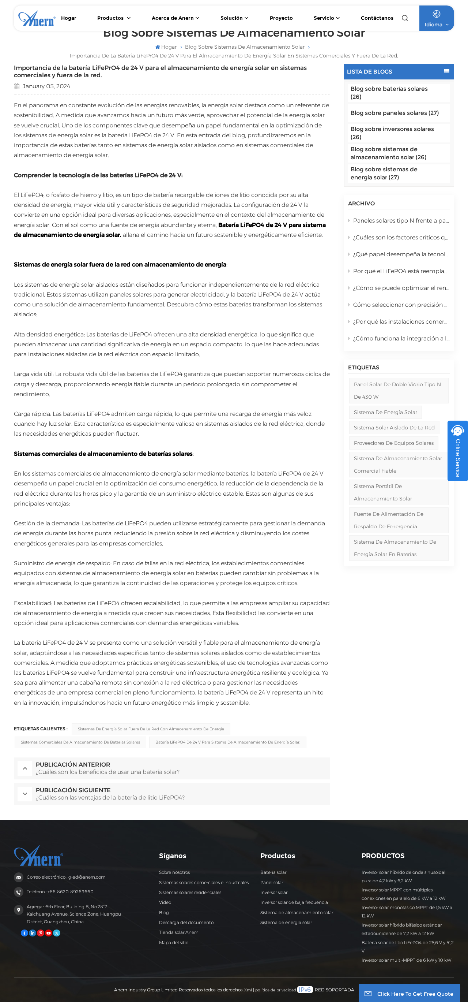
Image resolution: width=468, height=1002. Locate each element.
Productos (111, 18)
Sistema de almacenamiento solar (296, 912)
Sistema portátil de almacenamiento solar (383, 492)
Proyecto (281, 18)
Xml (248, 990)
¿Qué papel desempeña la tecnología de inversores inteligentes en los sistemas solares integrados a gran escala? (401, 254)
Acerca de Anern (173, 18)
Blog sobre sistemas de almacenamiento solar (245, 47)
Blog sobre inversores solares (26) (392, 133)
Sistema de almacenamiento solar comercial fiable (398, 464)
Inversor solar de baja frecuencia (294, 902)
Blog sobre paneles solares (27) (395, 112)
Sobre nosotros (174, 872)
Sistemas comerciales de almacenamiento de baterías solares (80, 742)
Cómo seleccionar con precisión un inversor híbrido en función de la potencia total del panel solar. (401, 304)
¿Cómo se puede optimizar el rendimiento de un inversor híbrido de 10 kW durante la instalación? (401, 287)
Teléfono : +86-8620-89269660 (60, 891)
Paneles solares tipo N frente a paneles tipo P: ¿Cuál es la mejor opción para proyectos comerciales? (401, 220)
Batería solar (273, 872)
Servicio (324, 18)
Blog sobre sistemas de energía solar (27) (384, 173)
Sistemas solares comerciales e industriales (204, 882)
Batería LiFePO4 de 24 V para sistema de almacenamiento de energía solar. (227, 742)
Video (165, 902)
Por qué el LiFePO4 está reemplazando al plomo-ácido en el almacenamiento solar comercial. (401, 271)
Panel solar (271, 882)
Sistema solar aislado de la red (394, 427)
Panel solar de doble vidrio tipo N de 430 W (397, 390)
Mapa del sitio (173, 942)
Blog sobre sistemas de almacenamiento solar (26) (388, 153)
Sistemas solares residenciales (190, 892)
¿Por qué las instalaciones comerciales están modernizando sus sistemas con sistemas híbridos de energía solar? (401, 321)
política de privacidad (275, 990)
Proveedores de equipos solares (394, 443)
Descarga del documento (186, 922)
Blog (164, 912)
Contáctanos (377, 18)
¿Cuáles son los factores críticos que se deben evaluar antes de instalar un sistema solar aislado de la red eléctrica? (401, 237)
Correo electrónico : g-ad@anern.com (66, 877)
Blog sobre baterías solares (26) (389, 92)
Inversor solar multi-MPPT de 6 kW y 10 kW (406, 960)
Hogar (68, 18)
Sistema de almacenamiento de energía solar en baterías (395, 548)
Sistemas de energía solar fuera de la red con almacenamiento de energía (151, 729)
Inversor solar (273, 892)
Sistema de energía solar (385, 412)
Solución (231, 18)
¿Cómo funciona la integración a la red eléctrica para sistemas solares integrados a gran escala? (401, 338)
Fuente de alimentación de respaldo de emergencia (388, 520)
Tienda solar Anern (179, 932)
